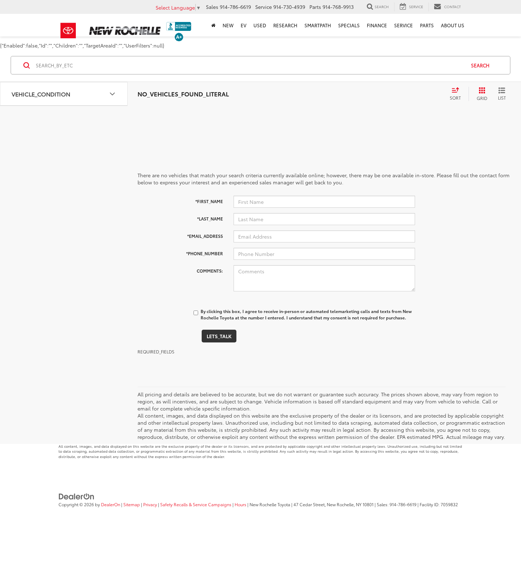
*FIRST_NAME (209, 201)
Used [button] (259, 25)
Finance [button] (377, 25)
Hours (240, 504)
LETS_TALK (219, 336)
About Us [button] (452, 25)
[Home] (213, 25)
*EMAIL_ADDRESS (205, 236)
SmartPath (317, 25)
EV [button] (243, 25)
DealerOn (110, 504)
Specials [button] (349, 25)
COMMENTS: (210, 271)
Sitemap (131, 504)
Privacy (150, 504)
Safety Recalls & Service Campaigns (195, 504)
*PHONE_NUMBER (204, 253)
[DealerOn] (76, 495)
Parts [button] (427, 25)
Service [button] (403, 25)
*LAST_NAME (210, 219)
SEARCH (480, 65)
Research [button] (285, 25)
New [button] (228, 25)
